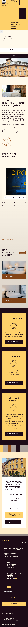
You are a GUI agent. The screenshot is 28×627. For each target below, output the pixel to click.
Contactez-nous (13, 522)
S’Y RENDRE (14, 597)
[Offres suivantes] (25, 160)
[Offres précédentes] (2, 160)
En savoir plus (7, 240)
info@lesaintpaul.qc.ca (10, 553)
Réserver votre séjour (14, 515)
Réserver (14, 604)
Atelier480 (12, 624)
